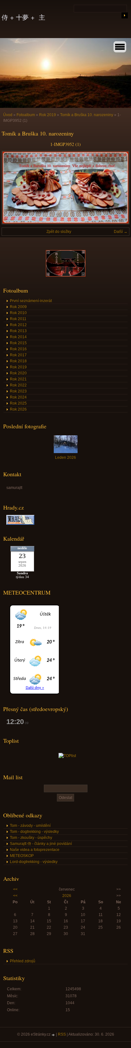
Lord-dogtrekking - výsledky (34, 862)
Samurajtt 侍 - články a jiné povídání (41, 843)
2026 (66, 895)
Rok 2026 (18, 409)
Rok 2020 (18, 373)
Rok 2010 (18, 313)
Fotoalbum (26, 115)
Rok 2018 (18, 361)
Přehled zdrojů (22, 961)
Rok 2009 (18, 307)
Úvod (7, 115)
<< (15, 889)
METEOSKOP (22, 856)
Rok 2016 (18, 349)
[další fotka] (119, 187)
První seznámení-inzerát (31, 301)
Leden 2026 (65, 457)
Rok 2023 (18, 391)
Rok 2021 (18, 379)
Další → (121, 231)
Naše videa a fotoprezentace (34, 849)
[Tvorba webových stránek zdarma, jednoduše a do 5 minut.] (54, 1034)
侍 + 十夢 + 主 (23, 17)
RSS (62, 1034)
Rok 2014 (18, 337)
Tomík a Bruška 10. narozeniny (86, 115)
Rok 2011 (18, 319)
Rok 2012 (18, 325)
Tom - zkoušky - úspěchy (31, 837)
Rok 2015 (18, 343)
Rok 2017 (18, 355)
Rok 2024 (18, 397)
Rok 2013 (18, 331)
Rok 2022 (18, 385)
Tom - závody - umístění (30, 825)
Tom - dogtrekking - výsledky (34, 831)
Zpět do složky (58, 231)
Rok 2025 (18, 403)
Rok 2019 (47, 115)
